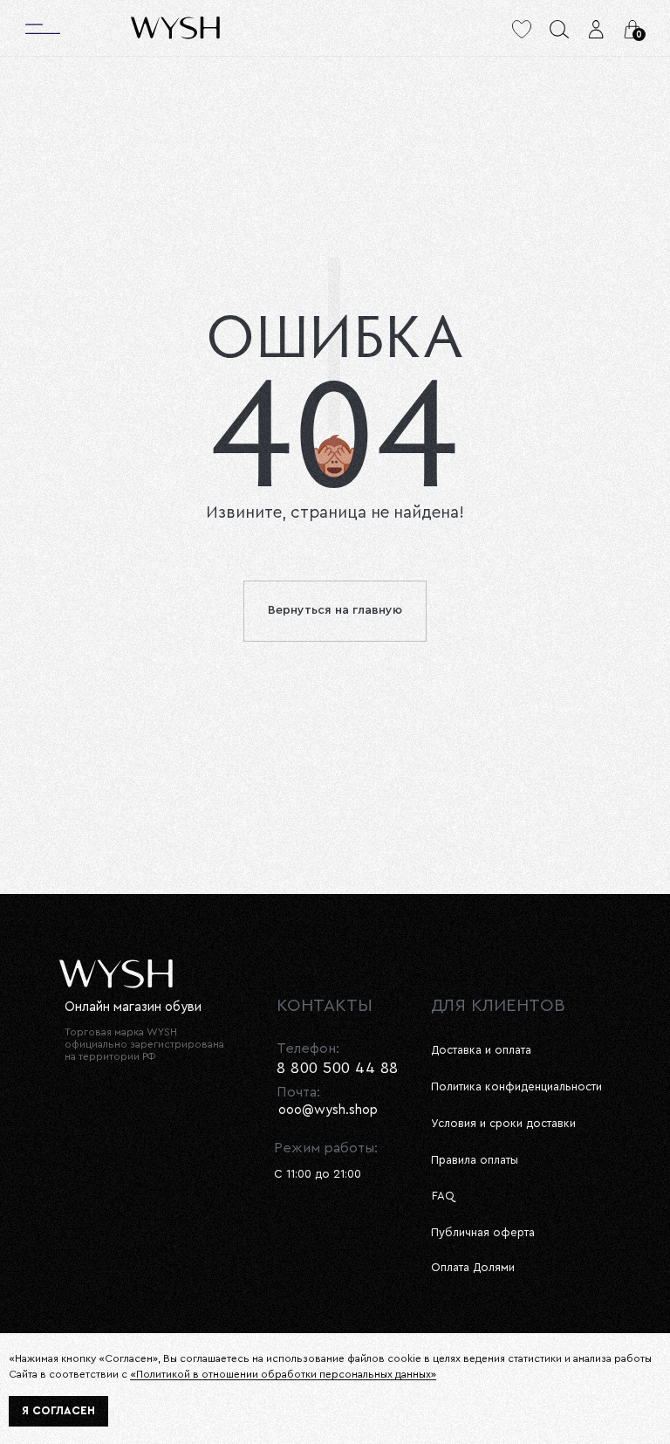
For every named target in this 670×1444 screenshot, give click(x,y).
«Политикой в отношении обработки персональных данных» (283, 1374)
